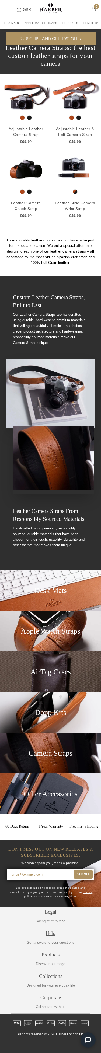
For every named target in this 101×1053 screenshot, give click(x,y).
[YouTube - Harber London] (73, 1044)
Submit (83, 874)
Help (50, 933)
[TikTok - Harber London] (64, 1044)
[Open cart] (94, 9)
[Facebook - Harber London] (37, 1044)
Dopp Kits (70, 22)
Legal (50, 912)
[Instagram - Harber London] (46, 1044)
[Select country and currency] (19, 10)
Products (50, 955)
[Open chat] (88, 1040)
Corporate (50, 997)
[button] (51, 38)
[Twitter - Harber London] (28, 1044)
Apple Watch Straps (41, 22)
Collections (50, 976)
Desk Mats (11, 22)
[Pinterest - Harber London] (55, 1044)
